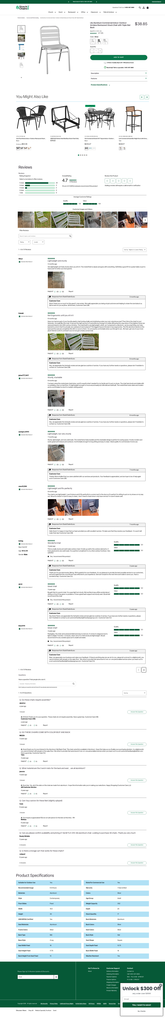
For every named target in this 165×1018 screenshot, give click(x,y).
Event (61, 12)
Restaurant (72, 12)
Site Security (44, 1003)
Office (83, 12)
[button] (21, 29)
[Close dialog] (160, 985)
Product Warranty (111, 990)
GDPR (104, 1003)
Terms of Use (112, 1003)
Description (95, 73)
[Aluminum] (105, 41)
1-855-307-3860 (129, 7)
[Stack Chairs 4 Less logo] (22, 8)
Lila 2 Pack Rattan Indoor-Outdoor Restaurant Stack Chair (31, 138)
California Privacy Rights (66, 1003)
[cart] (147, 8)
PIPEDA (99, 1003)
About (90, 971)
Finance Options (111, 979)
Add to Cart (119, 57)
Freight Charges (111, 985)
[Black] (99, 41)
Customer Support (156, 1)
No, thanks (142, 1011)
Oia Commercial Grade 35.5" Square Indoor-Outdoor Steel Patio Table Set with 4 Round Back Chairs (100, 138)
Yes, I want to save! (141, 1005)
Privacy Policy (54, 1003)
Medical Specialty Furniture (43, 1010)
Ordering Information (112, 974)
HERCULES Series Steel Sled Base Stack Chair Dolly (64, 138)
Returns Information (112, 988)
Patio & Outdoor (109, 12)
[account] (144, 8)
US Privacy (92, 1003)
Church (50, 12)
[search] (140, 8)
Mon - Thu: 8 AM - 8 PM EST (135, 977)
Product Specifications (99, 85)
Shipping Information (112, 982)
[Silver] (92, 41)
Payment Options (111, 977)
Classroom (94, 12)
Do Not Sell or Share (81, 1003)
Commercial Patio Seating (33, 17)
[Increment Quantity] (100, 51)
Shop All (30, 1010)
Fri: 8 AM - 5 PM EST (133, 979)
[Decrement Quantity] (92, 51)
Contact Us (130, 971)
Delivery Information (112, 971)
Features (94, 78)
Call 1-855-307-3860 (133, 974)
